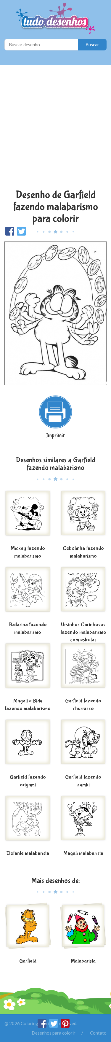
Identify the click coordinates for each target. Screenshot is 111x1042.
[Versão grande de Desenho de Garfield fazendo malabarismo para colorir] (55, 312)
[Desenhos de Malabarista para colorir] (83, 929)
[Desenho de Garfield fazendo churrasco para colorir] (83, 669)
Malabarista (83, 961)
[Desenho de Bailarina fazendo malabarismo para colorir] (27, 593)
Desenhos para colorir (53, 1032)
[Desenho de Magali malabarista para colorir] (83, 821)
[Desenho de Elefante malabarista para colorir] (27, 821)
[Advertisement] (55, 127)
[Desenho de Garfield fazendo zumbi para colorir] (83, 745)
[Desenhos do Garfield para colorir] (27, 929)
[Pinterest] (65, 1026)
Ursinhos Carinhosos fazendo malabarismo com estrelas (83, 632)
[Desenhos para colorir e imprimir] (55, 18)
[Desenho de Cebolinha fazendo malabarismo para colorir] (83, 516)
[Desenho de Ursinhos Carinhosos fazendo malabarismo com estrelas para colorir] (83, 593)
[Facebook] (42, 1026)
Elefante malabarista (27, 853)
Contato (98, 1032)
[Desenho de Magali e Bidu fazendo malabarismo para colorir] (27, 669)
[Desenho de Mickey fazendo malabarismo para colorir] (27, 516)
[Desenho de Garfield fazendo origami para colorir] (27, 745)
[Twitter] (54, 1026)
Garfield (27, 961)
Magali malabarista (83, 853)
